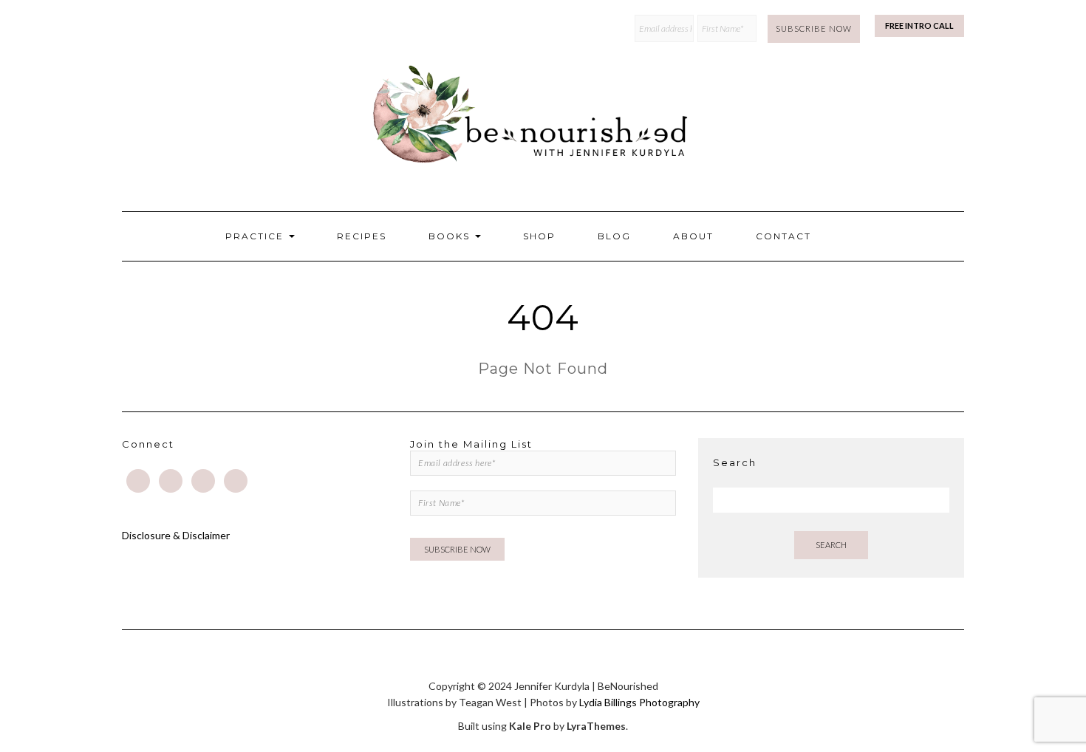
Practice (256, 236)
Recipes (361, 236)
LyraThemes (596, 725)
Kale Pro (530, 725)
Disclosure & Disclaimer (176, 535)
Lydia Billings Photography (639, 702)
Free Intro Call (919, 25)
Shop (539, 236)
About (693, 236)
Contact (783, 236)
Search (831, 545)
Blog (614, 236)
